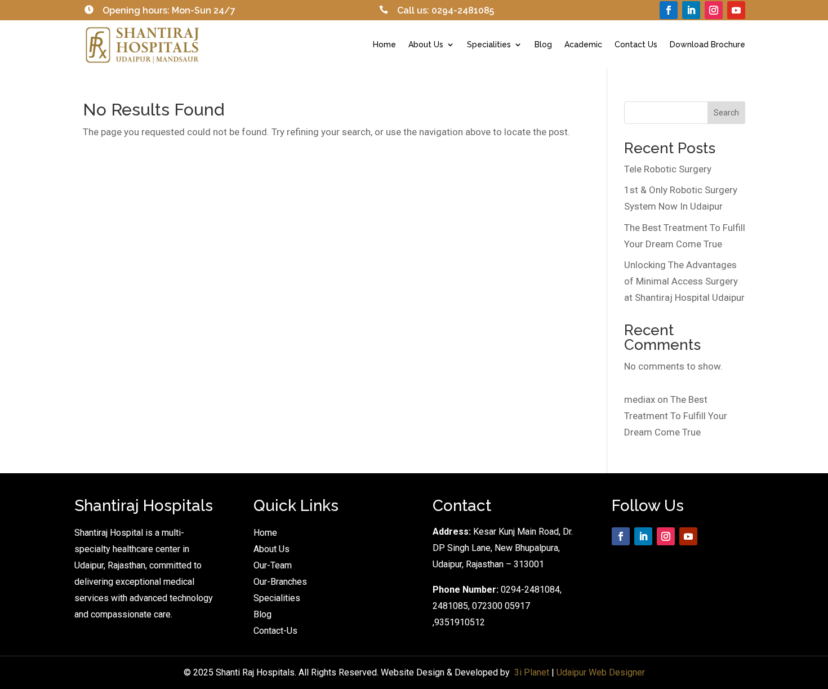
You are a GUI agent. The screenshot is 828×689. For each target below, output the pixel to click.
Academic (583, 44)
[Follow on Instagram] (714, 10)
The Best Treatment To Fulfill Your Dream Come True (675, 416)
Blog (543, 44)
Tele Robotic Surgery (667, 169)
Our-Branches (280, 581)
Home (384, 44)
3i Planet (531, 672)
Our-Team (272, 565)
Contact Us (636, 44)
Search (726, 112)
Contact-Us (275, 630)
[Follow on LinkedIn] (691, 10)
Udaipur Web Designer (601, 672)
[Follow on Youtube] (736, 10)
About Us (425, 44)
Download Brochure (707, 44)
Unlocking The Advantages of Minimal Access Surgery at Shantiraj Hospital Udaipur (684, 281)
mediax (639, 399)
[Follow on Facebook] (669, 10)
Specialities (489, 44)
